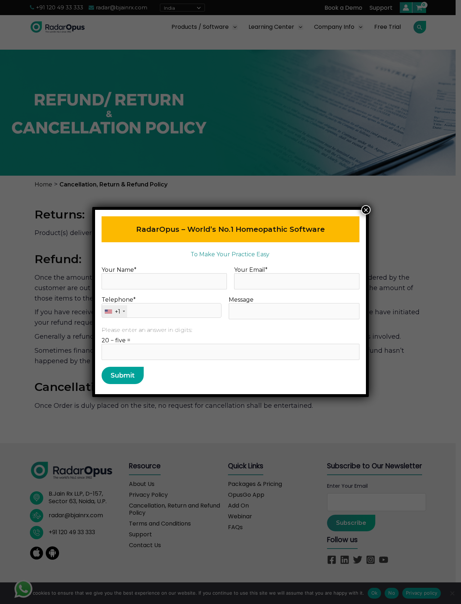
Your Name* (119, 269)
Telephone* (119, 305)
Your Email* (251, 269)
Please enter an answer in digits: (147, 329)
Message (241, 299)
